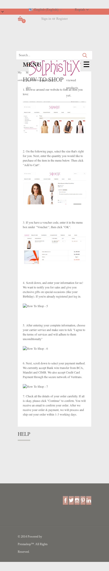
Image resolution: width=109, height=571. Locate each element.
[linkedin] (88, 500)
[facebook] (65, 500)
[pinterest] (82, 500)
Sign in (46, 19)
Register (62, 19)
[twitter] (71, 500)
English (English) (46, 9)
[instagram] (77, 500)
